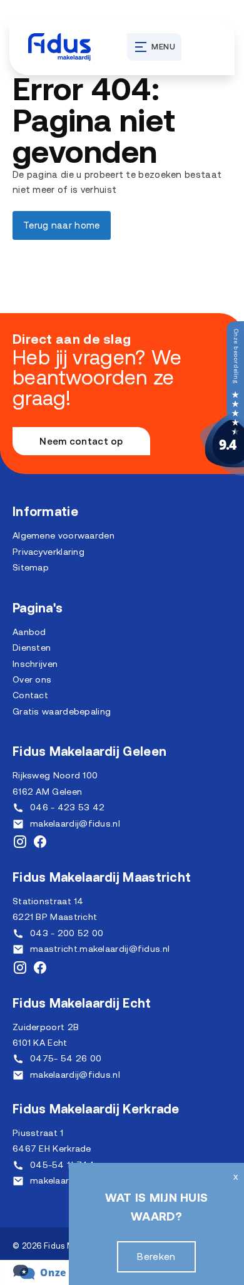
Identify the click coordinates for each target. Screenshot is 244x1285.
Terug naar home (61, 225)
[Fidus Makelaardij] (222, 472)
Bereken (156, 1256)
